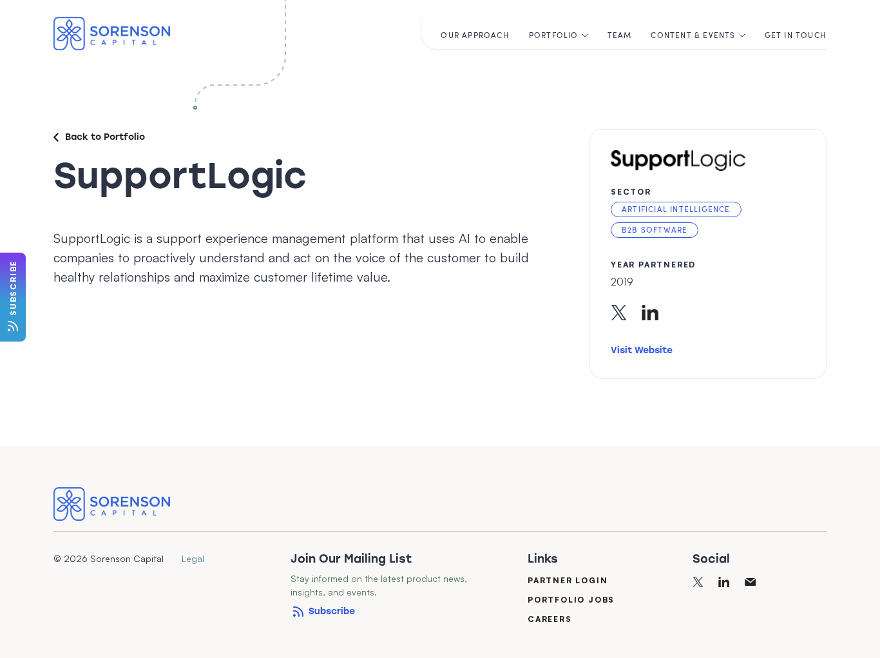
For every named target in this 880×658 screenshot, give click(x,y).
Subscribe (332, 611)
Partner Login (567, 579)
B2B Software (654, 229)
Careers (550, 618)
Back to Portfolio (105, 136)
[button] (558, 33)
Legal (193, 558)
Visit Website (642, 350)
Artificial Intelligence (676, 209)
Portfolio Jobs (571, 599)
